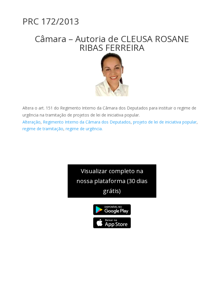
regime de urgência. (84, 128)
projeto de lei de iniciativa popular (165, 122)
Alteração (31, 122)
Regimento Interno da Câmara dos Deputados (87, 122)
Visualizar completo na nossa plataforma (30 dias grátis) (112, 181)
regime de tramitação (42, 128)
